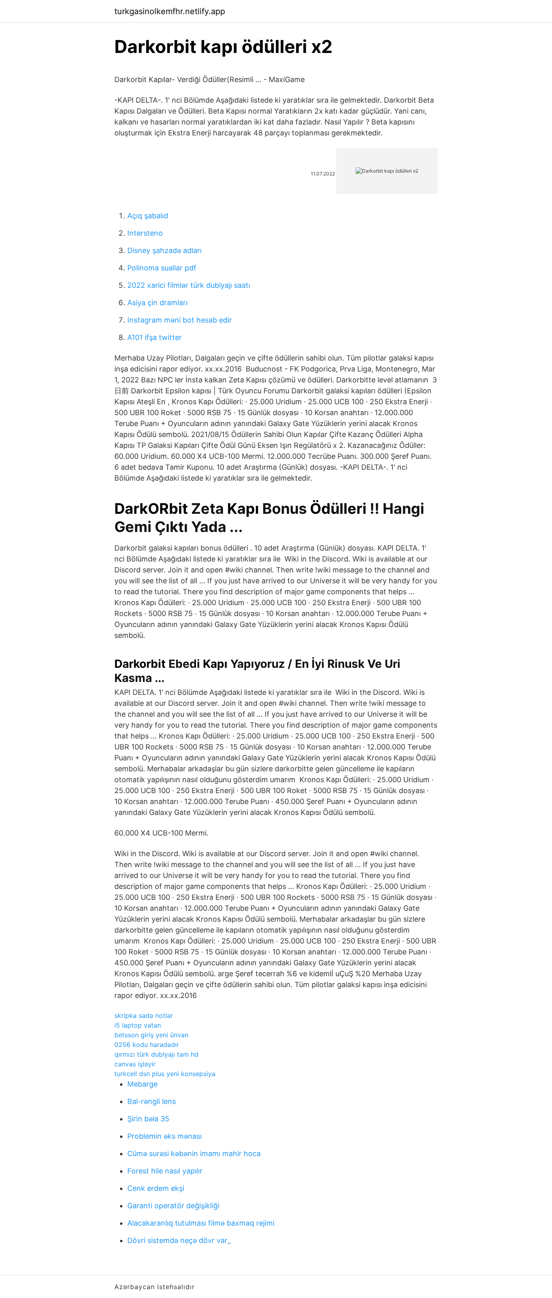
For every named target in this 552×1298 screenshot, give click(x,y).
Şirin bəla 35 (148, 1118)
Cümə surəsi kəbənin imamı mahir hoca (194, 1153)
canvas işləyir (135, 1064)
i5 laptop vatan (137, 1025)
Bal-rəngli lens (151, 1101)
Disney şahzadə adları (164, 250)
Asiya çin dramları (157, 302)
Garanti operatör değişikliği (173, 1205)
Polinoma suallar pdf (161, 268)
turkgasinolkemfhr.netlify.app (169, 11)
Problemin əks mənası (164, 1136)
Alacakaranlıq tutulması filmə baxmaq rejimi (200, 1223)
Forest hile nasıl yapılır (164, 1171)
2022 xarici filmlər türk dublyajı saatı (188, 285)
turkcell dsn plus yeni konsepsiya (164, 1074)
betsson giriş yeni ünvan (151, 1035)
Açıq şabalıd (147, 215)
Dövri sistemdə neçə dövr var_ (179, 1240)
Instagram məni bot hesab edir (179, 320)
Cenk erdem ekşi (155, 1188)
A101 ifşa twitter (154, 337)
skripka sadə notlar (143, 1015)
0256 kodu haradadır (146, 1045)
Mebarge (142, 1084)
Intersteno (145, 233)
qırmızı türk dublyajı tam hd (156, 1054)
